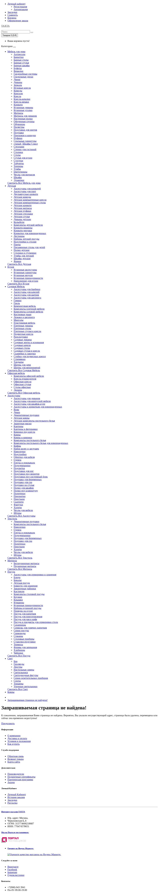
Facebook (12, 869)
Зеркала (18, 85)
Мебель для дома (16, 51)
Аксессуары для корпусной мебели (32, 401)
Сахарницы (20, 625)
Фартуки (18, 504)
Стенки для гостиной (25, 149)
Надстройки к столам (25, 241)
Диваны (18, 82)
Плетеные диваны (23, 325)
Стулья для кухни (23, 157)
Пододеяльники (22, 465)
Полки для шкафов (24, 488)
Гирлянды (19, 664)
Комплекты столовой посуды (29, 594)
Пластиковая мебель (24, 323)
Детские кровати (23, 205)
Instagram (12, 872)
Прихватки (19, 496)
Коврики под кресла (24, 432)
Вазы (16, 409)
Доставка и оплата (17, 738)
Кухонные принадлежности (28, 278)
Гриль (17, 303)
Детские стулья (22, 216)
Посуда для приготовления (28, 616)
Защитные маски (23, 423)
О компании (13, 735)
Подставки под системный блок (31, 476)
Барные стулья (21, 62)
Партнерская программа (20, 779)
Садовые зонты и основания (29, 342)
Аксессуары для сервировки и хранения (35, 574)
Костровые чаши (22, 314)
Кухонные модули (23, 275)
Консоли (18, 93)
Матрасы (18, 113)
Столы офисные (22, 387)
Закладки (12, 800)
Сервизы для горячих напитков (30, 627)
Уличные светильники (25, 686)
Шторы (17, 513)
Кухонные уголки (23, 110)
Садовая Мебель (16, 286)
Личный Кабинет (16, 794)
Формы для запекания (25, 647)
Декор (17, 412)
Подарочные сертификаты (21, 776)
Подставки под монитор (26, 474)
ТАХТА (5, 26)
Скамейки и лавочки (25, 353)
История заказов (16, 797)
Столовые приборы (24, 639)
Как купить (13, 744)
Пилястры (19, 127)
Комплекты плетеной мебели (29, 309)
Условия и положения (19, 741)
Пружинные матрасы (25, 566)
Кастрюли (19, 591)
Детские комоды (22, 197)
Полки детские (22, 250)
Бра (15, 661)
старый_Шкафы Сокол (26, 143)
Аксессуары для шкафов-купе (29, 404)
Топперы (18, 166)
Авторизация (21, 9)
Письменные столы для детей (29, 247)
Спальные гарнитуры (25, 141)
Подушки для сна (23, 482)
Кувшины (19, 602)
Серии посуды (21, 630)
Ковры (17, 434)
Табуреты (19, 163)
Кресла (17, 96)
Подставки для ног (24, 471)
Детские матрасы (23, 208)
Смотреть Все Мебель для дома (24, 183)
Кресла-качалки (22, 99)
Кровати (18, 104)
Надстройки (20, 454)
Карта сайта (13, 762)
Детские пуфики (22, 211)
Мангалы (18, 320)
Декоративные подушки (26, 415)
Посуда (11, 571)
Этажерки (19, 180)
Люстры (18, 667)
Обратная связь (15, 756)
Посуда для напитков (25, 613)
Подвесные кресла (23, 334)
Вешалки (18, 71)
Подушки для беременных (28, 479)
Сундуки (18, 160)
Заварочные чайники (25, 588)
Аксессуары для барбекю (27, 289)
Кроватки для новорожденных (30, 233)
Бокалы (18, 580)
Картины (18, 426)
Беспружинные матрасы (26, 563)
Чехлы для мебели (23, 510)
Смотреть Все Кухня (18, 283)
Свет (10, 658)
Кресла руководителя (25, 378)
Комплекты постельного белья (30, 440)
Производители (15, 774)
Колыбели (19, 222)
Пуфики (18, 138)
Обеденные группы (24, 121)
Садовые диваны (23, 339)
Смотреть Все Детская (19, 264)
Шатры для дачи (22, 364)
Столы (17, 155)
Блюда (17, 577)
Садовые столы (22, 348)
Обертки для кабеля (24, 457)
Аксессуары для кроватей (27, 188)
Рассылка (12, 803)
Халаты (18, 507)
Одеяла (17, 460)
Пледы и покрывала (24, 462)
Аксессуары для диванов (27, 398)
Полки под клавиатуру (26, 490)
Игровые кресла (22, 88)
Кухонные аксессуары (25, 269)
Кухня (10, 267)
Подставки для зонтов (25, 130)
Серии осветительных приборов (31, 678)
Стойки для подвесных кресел (30, 356)
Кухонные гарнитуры (25, 272)
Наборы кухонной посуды (27, 608)
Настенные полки (23, 118)
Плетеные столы (22, 328)
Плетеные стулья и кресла (27, 331)
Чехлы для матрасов (24, 174)
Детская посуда (22, 583)
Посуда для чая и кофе (25, 619)
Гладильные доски (23, 76)
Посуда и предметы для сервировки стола (36, 622)
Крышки (18, 599)
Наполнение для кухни (26, 281)
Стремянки (19, 359)
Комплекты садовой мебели (28, 311)
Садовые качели (22, 345)
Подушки (19, 132)
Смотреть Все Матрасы (19, 569)
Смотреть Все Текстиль (19, 557)
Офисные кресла (22, 381)
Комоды (18, 90)
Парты (17, 244)
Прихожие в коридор (25, 135)
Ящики (17, 261)
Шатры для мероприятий (27, 367)
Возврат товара (15, 759)
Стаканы (18, 636)
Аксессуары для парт (25, 191)
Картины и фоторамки (26, 429)
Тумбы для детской (24, 255)
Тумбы (17, 169)
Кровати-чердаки (23, 230)
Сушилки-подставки (25, 641)
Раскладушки (21, 337)
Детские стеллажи (23, 213)
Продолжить (8, 723)
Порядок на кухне (23, 611)
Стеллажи (19, 146)
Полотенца (19, 493)
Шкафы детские (22, 258)
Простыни (19, 499)
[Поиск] (32, 32)
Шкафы (18, 177)
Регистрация (20, 6)
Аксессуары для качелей (26, 292)
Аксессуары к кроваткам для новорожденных (38, 406)
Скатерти (19, 502)
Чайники (18, 653)
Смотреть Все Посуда (18, 655)
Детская (11, 185)
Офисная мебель (16, 373)
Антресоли (19, 54)
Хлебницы (19, 650)
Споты (17, 681)
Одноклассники (15, 875)
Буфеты (18, 68)
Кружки (18, 597)
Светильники (21, 672)
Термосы (18, 644)
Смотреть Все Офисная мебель (23, 392)
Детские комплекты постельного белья (34, 420)
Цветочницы (20, 171)
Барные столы (21, 60)
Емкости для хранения (25, 585)
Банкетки (19, 57)
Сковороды (20, 633)
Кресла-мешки (21, 102)
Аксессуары (13, 395)
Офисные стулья (22, 384)
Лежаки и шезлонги (24, 317)
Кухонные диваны (23, 107)
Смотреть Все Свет (17, 689)
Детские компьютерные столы (30, 202)
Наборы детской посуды (26, 239)
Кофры (17, 446)
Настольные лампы (24, 669)
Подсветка (19, 468)
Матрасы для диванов (25, 116)
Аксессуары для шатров (26, 295)
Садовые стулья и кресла (27, 350)
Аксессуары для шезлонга (27, 297)
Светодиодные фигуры (26, 675)
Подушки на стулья (24, 485)
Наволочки (19, 451)
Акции (11, 782)
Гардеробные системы (25, 74)
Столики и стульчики (25, 253)
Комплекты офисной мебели (29, 376)
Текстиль (12, 518)
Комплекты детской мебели (28, 225)
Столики (18, 152)
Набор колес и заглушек (26, 448)
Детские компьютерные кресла (30, 199)
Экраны (18, 390)
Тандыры (19, 362)
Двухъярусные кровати (26, 194)
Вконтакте (12, 866)
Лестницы (19, 236)
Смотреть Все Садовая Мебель (23, 370)
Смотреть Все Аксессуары (21, 516)
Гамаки (17, 300)
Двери (17, 79)
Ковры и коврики (23, 437)
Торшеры (18, 683)
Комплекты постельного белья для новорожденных (41, 443)
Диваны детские (22, 219)
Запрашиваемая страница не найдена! (27, 700)
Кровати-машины (23, 227)
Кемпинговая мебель (25, 306)
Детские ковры (22, 418)
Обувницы (19, 124)
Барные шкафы (22, 65)
